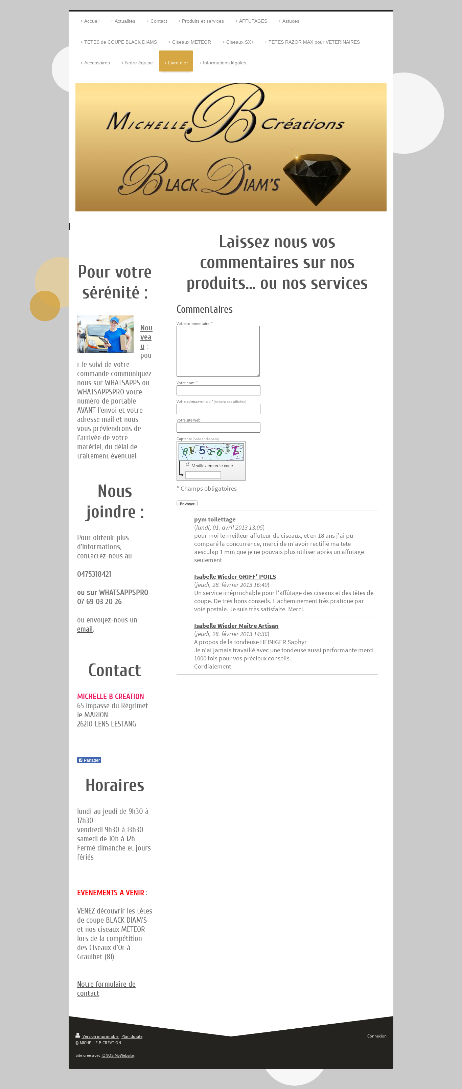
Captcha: (198, 438)
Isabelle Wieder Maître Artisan (236, 625)
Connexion (377, 1036)
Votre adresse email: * (211, 401)
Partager (91, 760)
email (85, 629)
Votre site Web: (189, 420)
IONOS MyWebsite (117, 1055)
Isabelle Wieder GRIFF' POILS (235, 576)
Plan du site (131, 1036)
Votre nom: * (187, 382)
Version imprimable (100, 1036)
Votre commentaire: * (195, 323)
